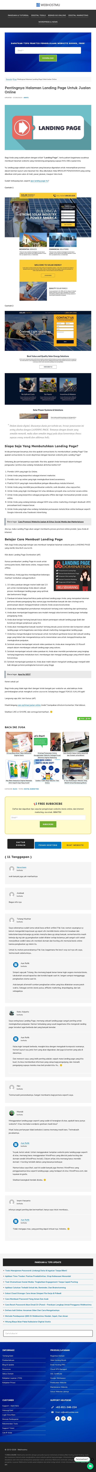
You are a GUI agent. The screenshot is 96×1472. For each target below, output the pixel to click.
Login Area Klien (8, 1415)
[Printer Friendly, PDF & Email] (84, 718)
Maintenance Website (59, 1387)
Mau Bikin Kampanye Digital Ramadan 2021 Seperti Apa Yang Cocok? (19, 782)
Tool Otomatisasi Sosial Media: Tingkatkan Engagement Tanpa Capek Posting (41, 1282)
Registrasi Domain (57, 1356)
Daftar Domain (21, 843)
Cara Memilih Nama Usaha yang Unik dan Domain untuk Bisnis (75, 754)
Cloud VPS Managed (58, 1369)
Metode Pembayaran (10, 1419)
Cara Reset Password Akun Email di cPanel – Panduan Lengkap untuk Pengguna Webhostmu (48, 1304)
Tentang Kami (7, 1356)
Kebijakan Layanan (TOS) (12, 1378)
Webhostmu (48, 5)
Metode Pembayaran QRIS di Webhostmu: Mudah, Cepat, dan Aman (36, 1316)
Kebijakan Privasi (8, 1382)
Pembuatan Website (58, 1382)
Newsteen (21, 867)
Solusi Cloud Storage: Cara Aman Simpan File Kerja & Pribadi (33, 1293)
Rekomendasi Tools (10, 1424)
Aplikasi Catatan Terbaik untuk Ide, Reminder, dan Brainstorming (35, 1287)
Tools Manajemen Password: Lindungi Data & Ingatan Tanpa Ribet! (36, 1270)
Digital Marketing (31, 789)
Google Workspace (58, 1378)
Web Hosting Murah (58, 1360)
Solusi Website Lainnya (59, 1391)
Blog (15, 789)
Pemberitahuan (8, 1360)
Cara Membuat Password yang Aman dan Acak (26, 1299)
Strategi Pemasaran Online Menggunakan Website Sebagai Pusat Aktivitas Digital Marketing (47, 755)
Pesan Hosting (48, 845)
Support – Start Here (10, 1406)
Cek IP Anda (7, 1433)
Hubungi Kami (7, 1410)
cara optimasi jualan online (29, 705)
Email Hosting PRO (57, 1365)
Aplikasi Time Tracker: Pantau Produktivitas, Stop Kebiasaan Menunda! (38, 1276)
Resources (6, 1369)
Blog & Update (8, 1365)
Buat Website (75, 845)
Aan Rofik (25, 1143)
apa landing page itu (39, 181)
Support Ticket (8, 1428)
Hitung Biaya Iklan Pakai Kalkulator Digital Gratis (19, 754)
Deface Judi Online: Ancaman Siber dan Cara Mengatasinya (32, 1310)
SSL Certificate (56, 1374)
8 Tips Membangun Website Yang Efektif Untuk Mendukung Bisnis (75, 782)
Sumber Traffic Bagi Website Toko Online (47, 782)
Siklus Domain (8, 1374)
